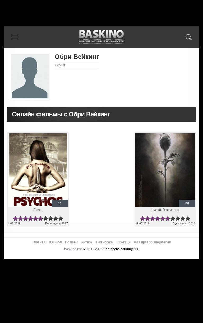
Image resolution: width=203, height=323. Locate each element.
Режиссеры (105, 242)
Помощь (124, 242)
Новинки (71, 242)
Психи (38, 210)
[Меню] (14, 37)
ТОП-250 (55, 242)
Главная (38, 242)
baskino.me (73, 249)
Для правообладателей (152, 242)
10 (60, 218)
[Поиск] (188, 37)
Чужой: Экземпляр (165, 210)
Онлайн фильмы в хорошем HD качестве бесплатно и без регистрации (101, 37)
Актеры (87, 242)
